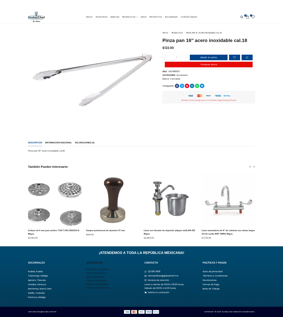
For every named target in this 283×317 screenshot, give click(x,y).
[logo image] (36, 16)
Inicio (89, 17)
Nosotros (101, 17)
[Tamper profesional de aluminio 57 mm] (112, 200)
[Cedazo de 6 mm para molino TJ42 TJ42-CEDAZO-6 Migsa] (55, 200)
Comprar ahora (208, 64)
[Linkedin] (141, 5)
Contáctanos (189, 17)
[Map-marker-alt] (154, 5)
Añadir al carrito (208, 57)
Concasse (175, 78)
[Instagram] (134, 5)
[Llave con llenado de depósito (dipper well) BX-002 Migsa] (170, 200)
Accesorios (182, 75)
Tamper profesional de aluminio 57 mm (105, 230)
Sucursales (171, 17)
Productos (128, 17)
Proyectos (155, 17)
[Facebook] (128, 5)
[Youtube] (148, 5)
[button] (250, 167)
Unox (143, 17)
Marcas (114, 17)
